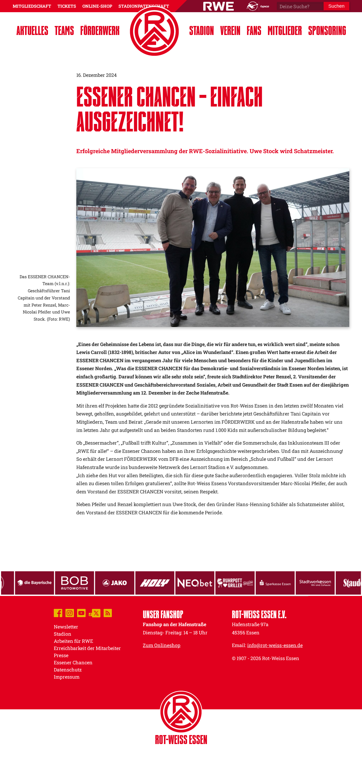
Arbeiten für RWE (73, 641)
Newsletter (66, 626)
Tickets (67, 6)
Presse (61, 655)
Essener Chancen (73, 662)
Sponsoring (327, 30)
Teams (64, 30)
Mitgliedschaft (32, 6)
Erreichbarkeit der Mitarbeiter (87, 648)
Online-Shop (97, 6)
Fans (254, 30)
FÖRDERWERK (100, 30)
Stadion (201, 30)
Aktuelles (32, 30)
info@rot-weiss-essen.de (275, 645)
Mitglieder (285, 30)
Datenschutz (68, 669)
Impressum (67, 677)
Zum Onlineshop (161, 645)
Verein (230, 30)
